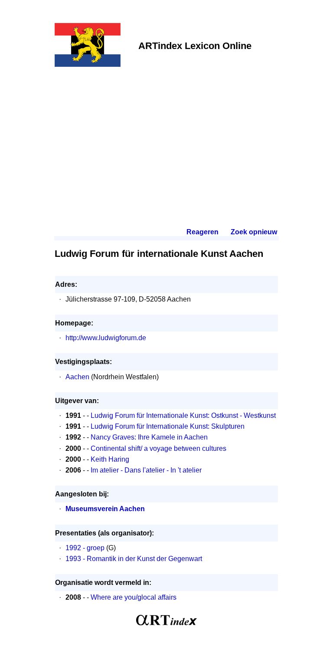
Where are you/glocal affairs (133, 597)
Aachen (77, 377)
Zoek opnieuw (254, 232)
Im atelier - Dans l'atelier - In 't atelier (146, 470)
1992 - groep (84, 548)
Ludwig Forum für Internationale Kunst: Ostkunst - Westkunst (183, 415)
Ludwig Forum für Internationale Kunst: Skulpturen (168, 426)
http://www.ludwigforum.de (105, 337)
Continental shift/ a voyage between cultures (158, 448)
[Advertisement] (166, 135)
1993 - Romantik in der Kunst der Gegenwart (133, 558)
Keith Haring (110, 459)
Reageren (202, 232)
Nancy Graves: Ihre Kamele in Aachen (149, 437)
